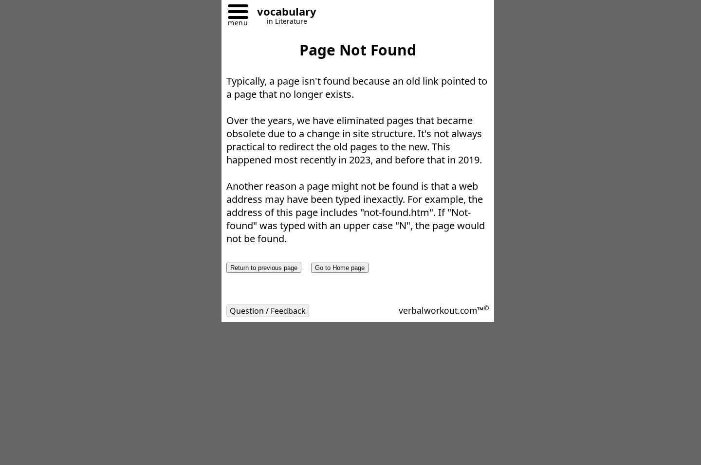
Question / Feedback (268, 310)
